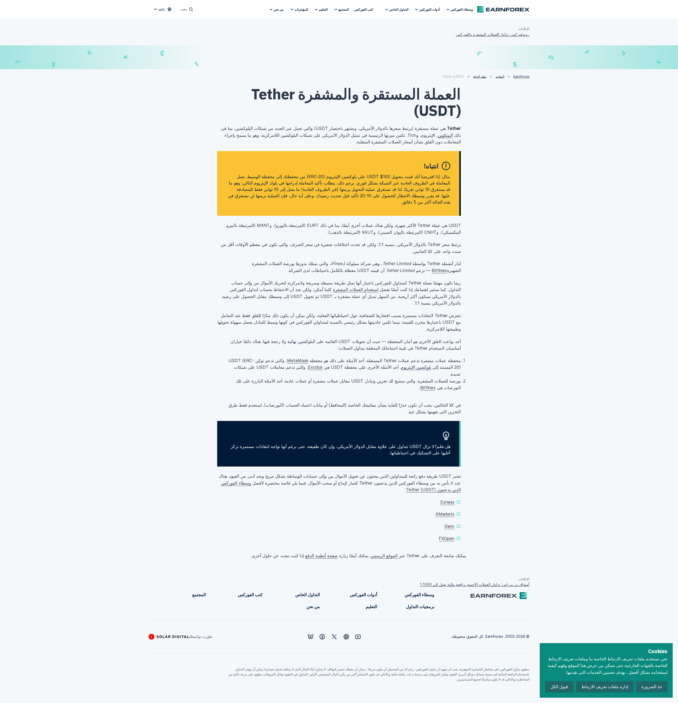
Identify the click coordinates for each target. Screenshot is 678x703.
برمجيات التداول (420, 606)
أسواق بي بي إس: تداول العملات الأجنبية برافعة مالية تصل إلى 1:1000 (474, 584)
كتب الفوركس (363, 9)
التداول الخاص (398, 9)
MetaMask (297, 360)
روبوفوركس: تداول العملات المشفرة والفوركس (492, 34)
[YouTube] (358, 637)
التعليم (323, 9)
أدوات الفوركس (429, 9)
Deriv (449, 526)
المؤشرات (301, 9)
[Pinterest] (346, 636)
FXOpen (446, 538)
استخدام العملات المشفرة (355, 289)
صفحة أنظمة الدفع (321, 555)
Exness (447, 502)
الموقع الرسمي (384, 555)
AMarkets (444, 514)
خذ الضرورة (651, 686)
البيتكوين (445, 135)
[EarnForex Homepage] (503, 9)
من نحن (279, 9)
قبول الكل (559, 686)
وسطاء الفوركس (461, 9)
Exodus (315, 367)
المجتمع (343, 9)
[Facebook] (322, 636)
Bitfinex (439, 270)
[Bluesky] (310, 636)
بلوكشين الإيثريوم (416, 367)
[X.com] (334, 637)
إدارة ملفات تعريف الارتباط (604, 686)
